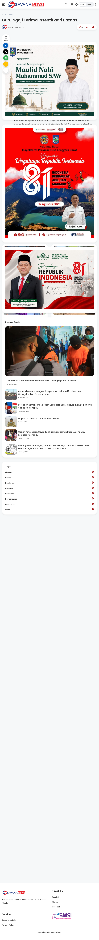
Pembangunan (49, 499)
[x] (5, 51)
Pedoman (56, 907)
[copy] (5, 64)
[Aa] (87, 28)
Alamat (55, 902)
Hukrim (49, 477)
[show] (5, 70)
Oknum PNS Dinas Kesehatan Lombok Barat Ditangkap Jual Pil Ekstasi (42, 380)
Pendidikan (49, 504)
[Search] (66, 4)
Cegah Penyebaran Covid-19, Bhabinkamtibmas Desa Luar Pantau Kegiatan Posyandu (51, 433)
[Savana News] (26, 4)
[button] (79, 38)
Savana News (56, 932)
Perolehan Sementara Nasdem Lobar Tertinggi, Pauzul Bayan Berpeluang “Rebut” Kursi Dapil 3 (55, 406)
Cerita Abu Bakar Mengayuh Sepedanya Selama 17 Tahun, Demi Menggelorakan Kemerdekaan (50, 393)
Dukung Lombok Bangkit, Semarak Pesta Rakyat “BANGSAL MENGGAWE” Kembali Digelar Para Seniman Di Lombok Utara (54, 447)
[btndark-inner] (86, 4)
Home (4, 14)
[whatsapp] (5, 57)
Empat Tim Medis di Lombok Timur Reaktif (39, 418)
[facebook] (5, 45)
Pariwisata (49, 493)
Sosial (10, 14)
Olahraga (49, 488)
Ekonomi (49, 472)
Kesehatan (49, 483)
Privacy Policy (8, 925)
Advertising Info (9, 920)
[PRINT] (92, 27)
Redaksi (55, 897)
